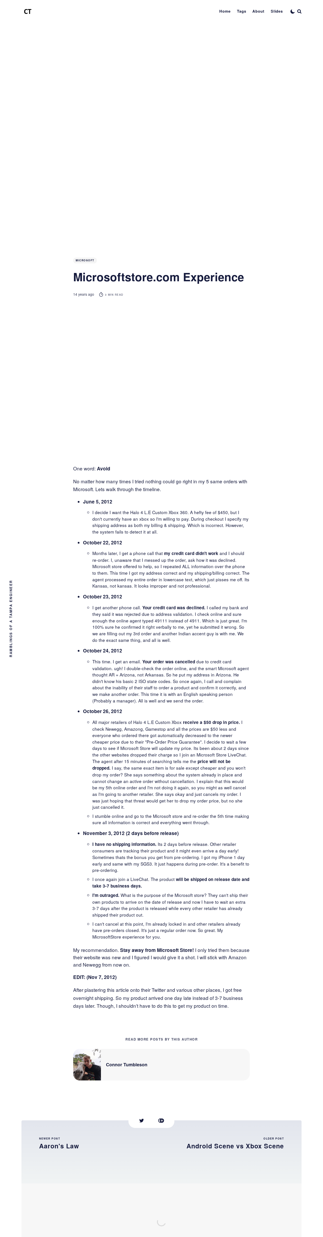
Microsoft (85, 260)
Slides (277, 11)
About (258, 11)
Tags (241, 11)
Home (225, 11)
